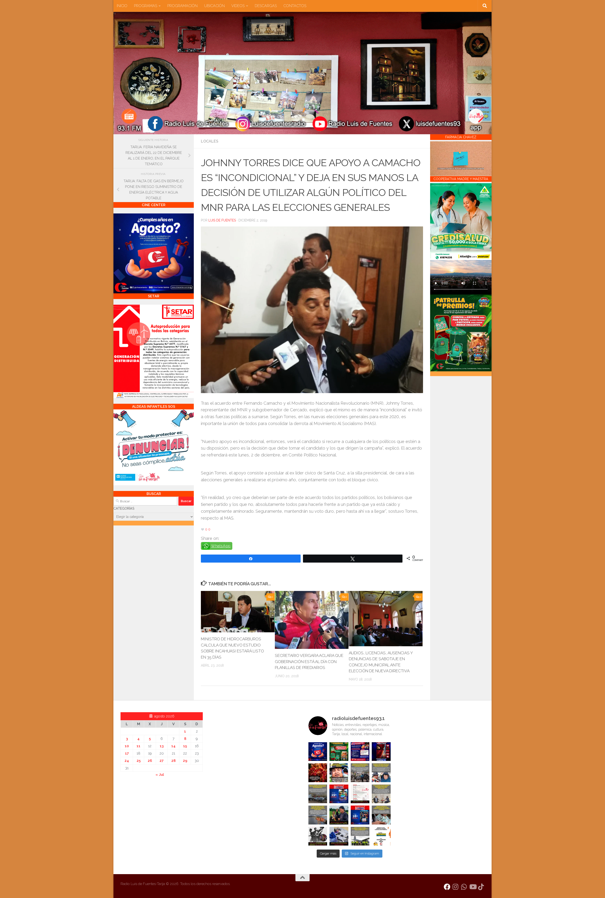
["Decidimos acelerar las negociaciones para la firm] (381, 794)
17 (127, 753)
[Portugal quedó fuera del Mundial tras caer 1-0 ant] (317, 772)
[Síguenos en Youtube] (472, 887)
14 (173, 746)
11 (138, 746)
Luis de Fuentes (222, 220)
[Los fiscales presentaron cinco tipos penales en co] (338, 772)
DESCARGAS (266, 6)
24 (127, 761)
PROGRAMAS (145, 6)
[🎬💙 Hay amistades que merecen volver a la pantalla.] (360, 751)
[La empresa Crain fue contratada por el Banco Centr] (317, 794)
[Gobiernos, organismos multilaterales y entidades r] (360, 836)
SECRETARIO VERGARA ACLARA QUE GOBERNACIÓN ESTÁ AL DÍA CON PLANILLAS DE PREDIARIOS (309, 661)
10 (127, 746)
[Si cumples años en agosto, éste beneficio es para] (317, 751)
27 (162, 761)
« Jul (160, 774)
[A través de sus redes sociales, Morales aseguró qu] (338, 815)
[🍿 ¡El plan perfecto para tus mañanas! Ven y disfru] (360, 815)
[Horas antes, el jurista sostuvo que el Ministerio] (381, 772)
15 (185, 746)
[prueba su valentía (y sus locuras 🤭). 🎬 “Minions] (381, 836)
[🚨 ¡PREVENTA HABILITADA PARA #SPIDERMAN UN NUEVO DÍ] (381, 751)
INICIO (122, 6)
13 (162, 746)
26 (150, 761)
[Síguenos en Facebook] (447, 887)
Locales (209, 141)
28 (173, 761)
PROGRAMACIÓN (182, 6)
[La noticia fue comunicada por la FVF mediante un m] (317, 836)
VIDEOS (238, 6)
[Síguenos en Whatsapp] (464, 887)
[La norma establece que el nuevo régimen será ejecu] (381, 815)
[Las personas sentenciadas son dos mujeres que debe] (317, 815)
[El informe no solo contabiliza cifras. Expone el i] (360, 772)
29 (185, 761)
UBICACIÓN (214, 6)
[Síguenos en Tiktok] (481, 887)
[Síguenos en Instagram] (455, 887)
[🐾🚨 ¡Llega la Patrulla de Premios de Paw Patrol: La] (338, 751)
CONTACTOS (294, 6)
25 (139, 761)
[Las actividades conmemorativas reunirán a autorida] (360, 794)
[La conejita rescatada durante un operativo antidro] (338, 836)
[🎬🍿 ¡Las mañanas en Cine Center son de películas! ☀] (338, 794)
